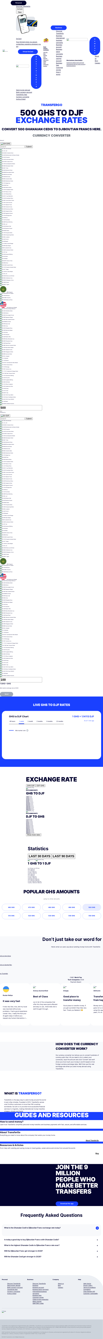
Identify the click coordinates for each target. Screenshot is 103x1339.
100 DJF (28, 825)
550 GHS (92, 916)
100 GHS (28, 802)
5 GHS (27, 797)
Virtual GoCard (28, 52)
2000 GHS (28, 807)
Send (6, 694)
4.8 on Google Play (6, 965)
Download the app (66, 1204)
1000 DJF (28, 829)
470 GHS (31, 907)
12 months (59, 721)
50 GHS (27, 801)
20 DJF (27, 823)
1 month (30, 721)
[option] (51, 149)
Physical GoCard (36, 72)
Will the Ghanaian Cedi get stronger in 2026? (22, 1257)
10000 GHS (28, 809)
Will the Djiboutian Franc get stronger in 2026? (23, 1251)
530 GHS (51, 916)
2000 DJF (28, 830)
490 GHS (71, 907)
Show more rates (33, 835)
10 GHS (27, 798)
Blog (97, 1153)
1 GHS (27, 796)
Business (58, 28)
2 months (40, 721)
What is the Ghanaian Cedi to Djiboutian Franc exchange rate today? (32, 1228)
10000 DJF (28, 832)
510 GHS (11, 916)
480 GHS (51, 907)
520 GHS (31, 916)
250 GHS (28, 803)
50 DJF (27, 824)
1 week (21, 721)
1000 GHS (28, 806)
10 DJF (27, 821)
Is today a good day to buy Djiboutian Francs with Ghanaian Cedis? (31, 1240)
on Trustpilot (4, 973)
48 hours (12, 721)
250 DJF (28, 826)
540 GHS (71, 916)
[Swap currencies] (1, 411)
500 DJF (28, 828)
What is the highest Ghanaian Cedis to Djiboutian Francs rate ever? (32, 1245)
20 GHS (27, 800)
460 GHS (11, 907)
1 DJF (27, 819)
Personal (18, 3)
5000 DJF (28, 831)
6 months (50, 721)
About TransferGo (92, 1140)
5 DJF (27, 820)
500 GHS (28, 804)
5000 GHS (28, 808)
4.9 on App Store (5, 956)
